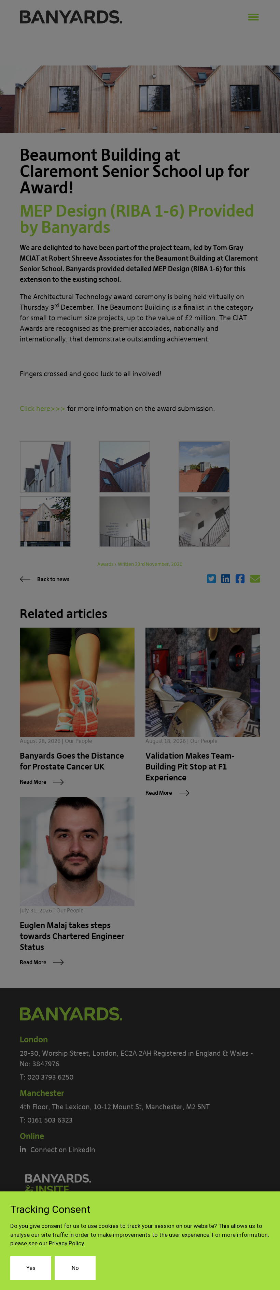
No (75, 1267)
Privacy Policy (66, 1243)
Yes (31, 1267)
